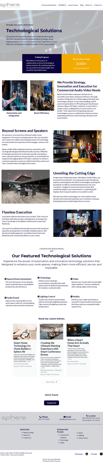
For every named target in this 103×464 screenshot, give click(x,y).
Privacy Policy (5, 455)
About (25, 435)
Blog (81, 5)
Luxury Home (83, 438)
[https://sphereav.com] (10, 5)
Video (62, 443)
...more (29, 361)
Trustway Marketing (53, 459)
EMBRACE (62, 5)
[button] (24, 350)
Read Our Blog (28, 432)
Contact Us (98, 5)
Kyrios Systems (55, 461)
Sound (80, 433)
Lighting (81, 435)
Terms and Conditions (17, 455)
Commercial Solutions (48, 5)
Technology (64, 440)
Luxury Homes (73, 5)
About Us (88, 5)
